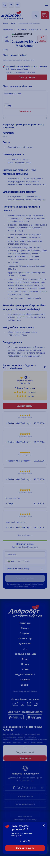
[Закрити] (43, 825)
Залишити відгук (25, 848)
